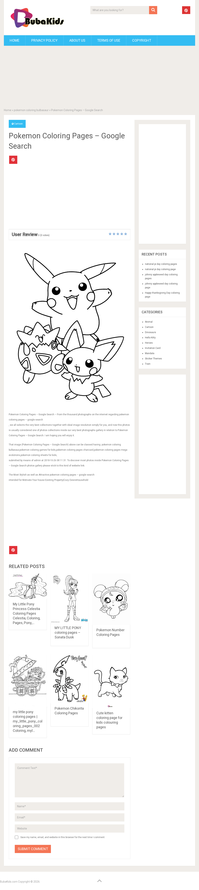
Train (147, 363)
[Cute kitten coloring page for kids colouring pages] (111, 681)
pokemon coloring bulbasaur (31, 110)
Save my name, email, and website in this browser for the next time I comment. (62, 837)
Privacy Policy (44, 40)
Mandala (149, 353)
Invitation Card (153, 348)
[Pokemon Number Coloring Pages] (111, 599)
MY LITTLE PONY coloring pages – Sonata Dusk (68, 632)
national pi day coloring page (160, 269)
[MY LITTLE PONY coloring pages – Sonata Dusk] (70, 598)
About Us (77, 40)
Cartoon (18, 123)
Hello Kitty (150, 337)
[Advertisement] (99, 78)
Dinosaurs (150, 332)
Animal (149, 321)
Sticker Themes (153, 358)
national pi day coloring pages (161, 264)
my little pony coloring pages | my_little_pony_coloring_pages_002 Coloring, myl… (27, 721)
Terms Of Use (108, 40)
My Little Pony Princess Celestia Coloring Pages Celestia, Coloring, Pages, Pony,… (26, 613)
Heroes (149, 342)
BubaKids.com (8, 881)
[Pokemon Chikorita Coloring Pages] (70, 678)
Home (14, 40)
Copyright (141, 40)
